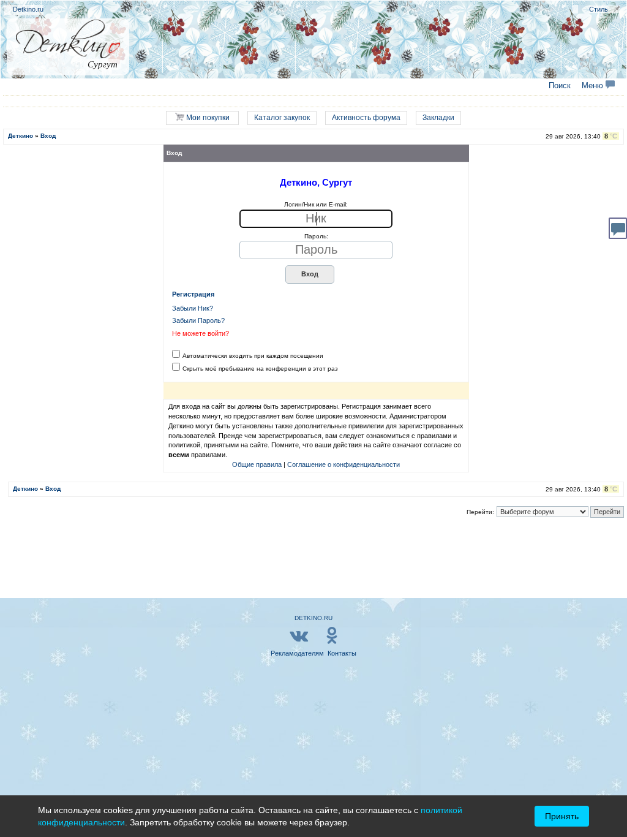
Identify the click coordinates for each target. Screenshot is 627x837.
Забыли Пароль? (198, 320)
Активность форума (366, 117)
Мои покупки (207, 117)
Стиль (598, 9)
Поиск (560, 85)
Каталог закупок (282, 117)
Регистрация (193, 294)
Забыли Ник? (192, 308)
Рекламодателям (297, 653)
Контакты (342, 653)
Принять (562, 816)
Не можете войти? (200, 333)
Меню (594, 85)
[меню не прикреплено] (617, 9)
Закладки (438, 117)
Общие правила (257, 464)
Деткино (20, 135)
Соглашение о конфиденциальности (343, 464)
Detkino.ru (28, 9)
